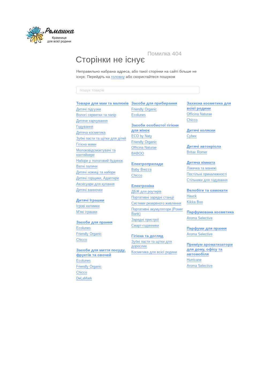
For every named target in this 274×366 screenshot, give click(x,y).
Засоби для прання (94, 222)
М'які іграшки (86, 212)
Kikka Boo (195, 202)
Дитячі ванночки (89, 190)
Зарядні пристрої (145, 220)
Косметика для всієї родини (154, 252)
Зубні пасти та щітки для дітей (101, 138)
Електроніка (142, 186)
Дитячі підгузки (88, 109)
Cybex (192, 136)
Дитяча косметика (90, 132)
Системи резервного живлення (156, 203)
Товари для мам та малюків (102, 103)
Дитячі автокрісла (204, 146)
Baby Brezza (141, 169)
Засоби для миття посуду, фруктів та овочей (100, 252)
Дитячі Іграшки (90, 200)
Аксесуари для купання (95, 184)
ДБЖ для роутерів (146, 191)
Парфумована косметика (210, 212)
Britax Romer (197, 152)
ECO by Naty (141, 136)
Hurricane (194, 260)
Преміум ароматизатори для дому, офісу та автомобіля (210, 249)
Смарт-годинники (145, 225)
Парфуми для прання (207, 228)
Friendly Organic (89, 234)
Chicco (81, 240)
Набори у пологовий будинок (99, 161)
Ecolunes (83, 228)
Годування (84, 127)
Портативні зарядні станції (152, 197)
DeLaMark (84, 278)
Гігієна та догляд (147, 236)
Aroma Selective (199, 218)
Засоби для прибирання (154, 103)
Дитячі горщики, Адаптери (97, 178)
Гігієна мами (86, 144)
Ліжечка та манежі (201, 168)
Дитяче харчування (92, 121)
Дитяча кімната (201, 162)
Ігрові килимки (88, 206)
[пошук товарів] (195, 90)
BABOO (137, 153)
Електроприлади (147, 164)
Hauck (192, 196)
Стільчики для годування (207, 180)
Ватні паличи (86, 166)
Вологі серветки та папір (96, 115)
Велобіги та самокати (207, 190)
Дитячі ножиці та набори (95, 172)
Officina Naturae (144, 147)
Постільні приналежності (207, 174)
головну (118, 76)
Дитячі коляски (201, 130)
